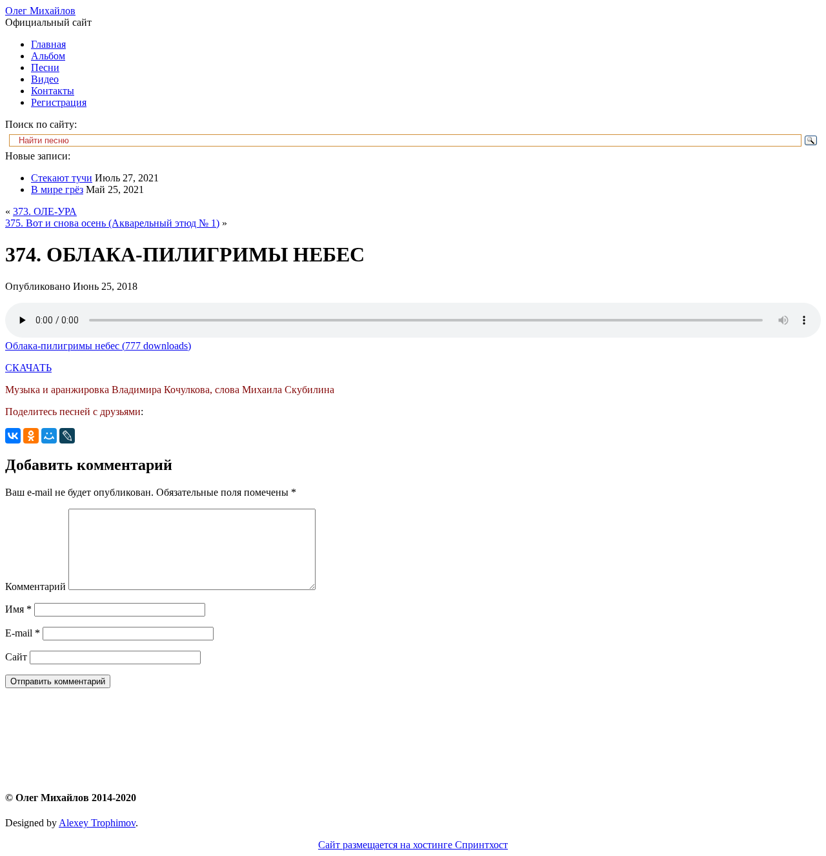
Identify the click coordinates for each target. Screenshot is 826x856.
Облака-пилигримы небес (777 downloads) (98, 345)
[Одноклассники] (31, 435)
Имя (18, 609)
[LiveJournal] (67, 435)
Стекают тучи (61, 177)
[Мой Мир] (49, 435)
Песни (45, 67)
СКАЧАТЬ (28, 367)
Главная (48, 44)
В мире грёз (57, 189)
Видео (45, 79)
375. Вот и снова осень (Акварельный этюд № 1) (112, 223)
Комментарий (35, 586)
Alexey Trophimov (97, 822)
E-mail (22, 632)
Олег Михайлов (40, 10)
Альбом (48, 55)
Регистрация (58, 102)
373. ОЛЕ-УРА (45, 211)
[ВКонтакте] (13, 435)
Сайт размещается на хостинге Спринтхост (413, 844)
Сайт (16, 656)
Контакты (52, 90)
